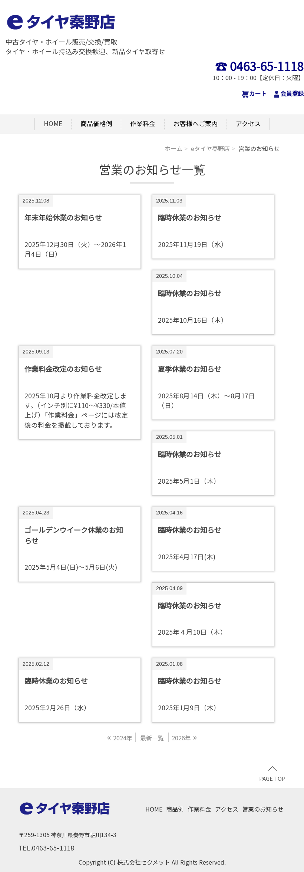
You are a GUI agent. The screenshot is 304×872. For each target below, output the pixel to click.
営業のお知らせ (263, 808)
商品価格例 (96, 123)
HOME (53, 123)
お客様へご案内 (196, 123)
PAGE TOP (272, 778)
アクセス (248, 123)
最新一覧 (152, 737)
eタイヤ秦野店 (210, 148)
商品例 (175, 808)
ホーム (173, 148)
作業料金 (142, 123)
